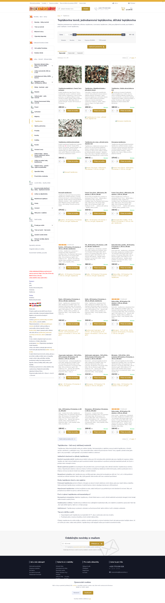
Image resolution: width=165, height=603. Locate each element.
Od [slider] (74, 35)
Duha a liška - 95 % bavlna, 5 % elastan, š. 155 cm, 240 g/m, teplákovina (121, 303)
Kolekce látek (38, 53)
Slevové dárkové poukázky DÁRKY (69, 3)
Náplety (37, 116)
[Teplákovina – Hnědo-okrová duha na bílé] (123, 74)
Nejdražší (80, 53)
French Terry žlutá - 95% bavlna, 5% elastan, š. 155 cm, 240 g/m (96, 193)
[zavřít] (162, 2)
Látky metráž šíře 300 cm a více (42, 71)
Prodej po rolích (39, 225)
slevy (37, 343)
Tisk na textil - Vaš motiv (42, 230)
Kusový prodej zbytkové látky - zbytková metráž (42, 189)
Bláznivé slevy (38, 31)
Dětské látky (59, 566)
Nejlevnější (71, 53)
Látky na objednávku (41, 194)
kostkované (38, 334)
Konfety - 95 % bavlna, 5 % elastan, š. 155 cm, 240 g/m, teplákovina (70, 247)
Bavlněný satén (60, 570)
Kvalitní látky (32, 330)
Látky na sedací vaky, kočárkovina (41, 161)
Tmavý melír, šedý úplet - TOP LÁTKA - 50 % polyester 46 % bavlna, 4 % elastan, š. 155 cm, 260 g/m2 (70, 356)
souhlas (74, 585)
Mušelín (36, 92)
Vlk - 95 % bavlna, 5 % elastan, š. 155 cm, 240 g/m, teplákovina (96, 245)
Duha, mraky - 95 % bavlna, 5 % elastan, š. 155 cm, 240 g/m (121, 412)
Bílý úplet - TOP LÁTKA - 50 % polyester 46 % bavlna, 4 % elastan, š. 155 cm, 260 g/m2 (123, 356)
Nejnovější (62, 53)
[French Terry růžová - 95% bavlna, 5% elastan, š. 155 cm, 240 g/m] (123, 178)
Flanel (36, 107)
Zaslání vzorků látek (40, 235)
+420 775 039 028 (104, 8)
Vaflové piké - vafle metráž (40, 97)
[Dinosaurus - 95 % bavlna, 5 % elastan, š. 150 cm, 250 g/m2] (96, 394)
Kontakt (84, 572)
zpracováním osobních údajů (79, 547)
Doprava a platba (53, 3)
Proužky (36, 131)
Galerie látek (82, 3)
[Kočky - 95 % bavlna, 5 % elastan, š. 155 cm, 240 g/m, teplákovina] (96, 285)
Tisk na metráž (39, 27)
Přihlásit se (95, 544)
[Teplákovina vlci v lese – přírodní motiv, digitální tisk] (96, 127)
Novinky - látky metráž (41, 22)
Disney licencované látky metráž (42, 102)
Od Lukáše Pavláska (40, 48)
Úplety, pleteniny (39, 126)
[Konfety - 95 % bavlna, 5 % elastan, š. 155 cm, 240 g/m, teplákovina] (70, 230)
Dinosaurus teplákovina (119, 142)
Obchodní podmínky (35, 3)
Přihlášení (85, 568)
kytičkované (42, 332)
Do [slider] (123, 35)
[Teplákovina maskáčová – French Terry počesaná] (70, 74)
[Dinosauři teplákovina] (70, 178)
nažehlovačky (43, 319)
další (132, 58)
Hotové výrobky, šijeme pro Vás (41, 239)
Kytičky (58, 579)
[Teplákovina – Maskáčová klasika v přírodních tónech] (96, 74)
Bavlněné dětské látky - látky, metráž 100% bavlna (41, 65)
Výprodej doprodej (40, 36)
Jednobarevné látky (61, 568)
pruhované (48, 332)
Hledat (85, 9)
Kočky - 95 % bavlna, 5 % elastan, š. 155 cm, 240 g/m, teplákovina (95, 300)
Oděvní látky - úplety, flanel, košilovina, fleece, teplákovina (42, 155)
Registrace (85, 570)
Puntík (36, 145)
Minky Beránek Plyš (62, 572)
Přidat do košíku (72, 111)
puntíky (32, 334)
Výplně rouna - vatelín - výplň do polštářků (41, 166)
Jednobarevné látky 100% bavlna (42, 77)
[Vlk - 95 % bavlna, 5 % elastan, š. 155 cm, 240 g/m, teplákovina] (96, 230)
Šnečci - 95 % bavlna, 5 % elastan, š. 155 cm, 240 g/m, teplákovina (69, 300)
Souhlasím (87, 593)
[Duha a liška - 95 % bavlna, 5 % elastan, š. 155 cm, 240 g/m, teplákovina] (123, 285)
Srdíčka (36, 140)
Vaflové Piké (60, 576)
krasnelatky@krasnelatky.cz (120, 572)
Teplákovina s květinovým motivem (69, 142)
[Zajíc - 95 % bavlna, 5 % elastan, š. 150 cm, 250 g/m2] (70, 394)
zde (90, 599)
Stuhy (36, 203)
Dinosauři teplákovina (65, 192)
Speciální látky (39, 171)
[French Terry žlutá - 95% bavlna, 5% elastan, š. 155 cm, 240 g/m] (96, 178)
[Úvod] (42, 9)
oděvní (43, 334)
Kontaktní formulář (34, 572)
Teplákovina (38, 121)
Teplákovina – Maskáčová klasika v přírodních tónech (95, 89)
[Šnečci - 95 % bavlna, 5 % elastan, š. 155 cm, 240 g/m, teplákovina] (70, 285)
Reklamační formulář (35, 574)
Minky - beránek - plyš (41, 87)
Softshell (37, 112)
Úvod (59, 16)
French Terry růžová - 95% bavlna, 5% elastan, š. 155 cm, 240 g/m (123, 193)
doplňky (35, 322)
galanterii (36, 319)
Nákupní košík (86, 566)
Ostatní (36, 208)
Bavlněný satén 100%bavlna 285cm (40, 82)
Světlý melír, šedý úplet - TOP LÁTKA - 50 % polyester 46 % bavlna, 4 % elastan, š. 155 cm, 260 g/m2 (96, 356)
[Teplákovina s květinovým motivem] (70, 127)
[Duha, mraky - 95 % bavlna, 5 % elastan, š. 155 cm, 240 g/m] (123, 394)
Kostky (36, 135)
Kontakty (44, 3)
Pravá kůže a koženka (41, 176)
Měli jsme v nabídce (40, 213)
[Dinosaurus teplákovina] (123, 127)
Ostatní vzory (38, 149)
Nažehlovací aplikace (40, 199)
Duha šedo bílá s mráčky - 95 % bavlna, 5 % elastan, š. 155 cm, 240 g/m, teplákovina (123, 246)
